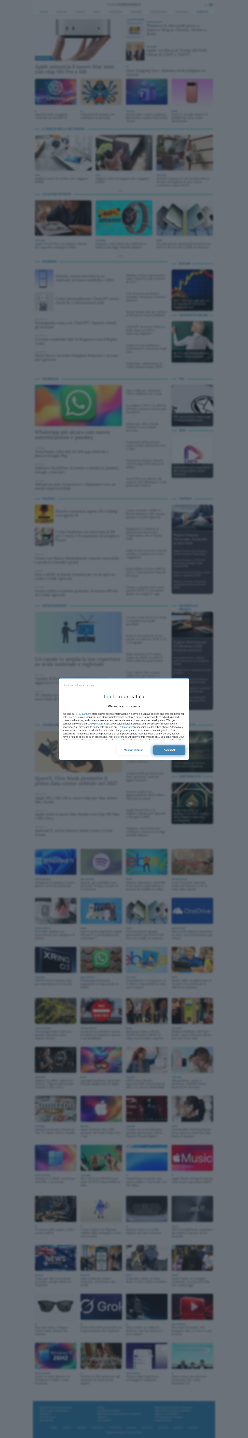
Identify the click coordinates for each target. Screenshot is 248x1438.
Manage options (133, 750)
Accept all (169, 750)
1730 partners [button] (83, 713)
